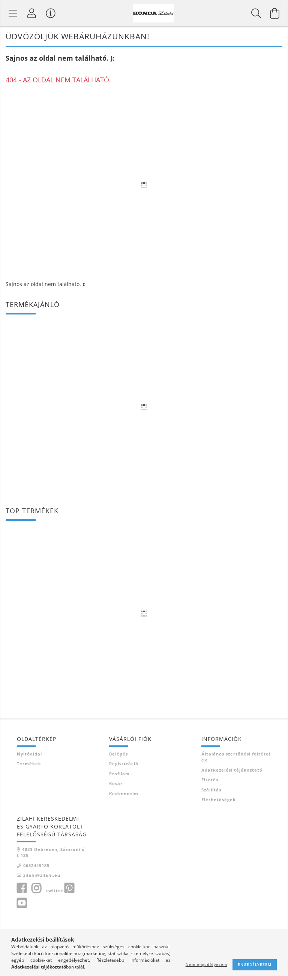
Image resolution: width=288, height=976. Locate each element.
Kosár (116, 783)
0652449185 (36, 865)
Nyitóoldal (29, 754)
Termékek (29, 763)
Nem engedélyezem (206, 964)
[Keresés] (256, 13)
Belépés (118, 754)
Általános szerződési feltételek (235, 757)
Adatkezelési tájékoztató (231, 770)
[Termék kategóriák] (13, 13)
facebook (22, 888)
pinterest (69, 888)
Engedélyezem (255, 964)
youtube (22, 903)
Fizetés (209, 779)
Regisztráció (123, 763)
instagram (36, 888)
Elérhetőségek (218, 799)
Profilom (119, 773)
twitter (54, 890)
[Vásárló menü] (50, 13)
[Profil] (31, 13)
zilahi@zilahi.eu (41, 875)
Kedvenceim (123, 793)
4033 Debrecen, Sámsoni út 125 (51, 852)
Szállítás (211, 790)
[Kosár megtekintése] (274, 13)
